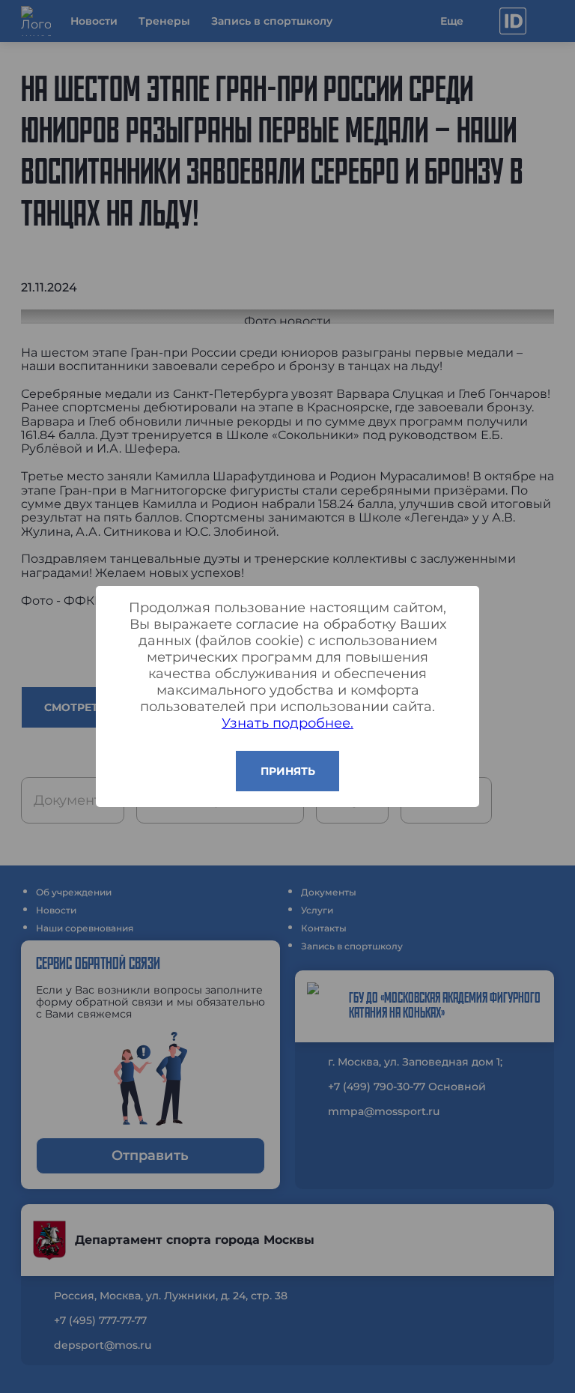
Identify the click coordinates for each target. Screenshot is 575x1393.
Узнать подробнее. (287, 723)
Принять (288, 771)
